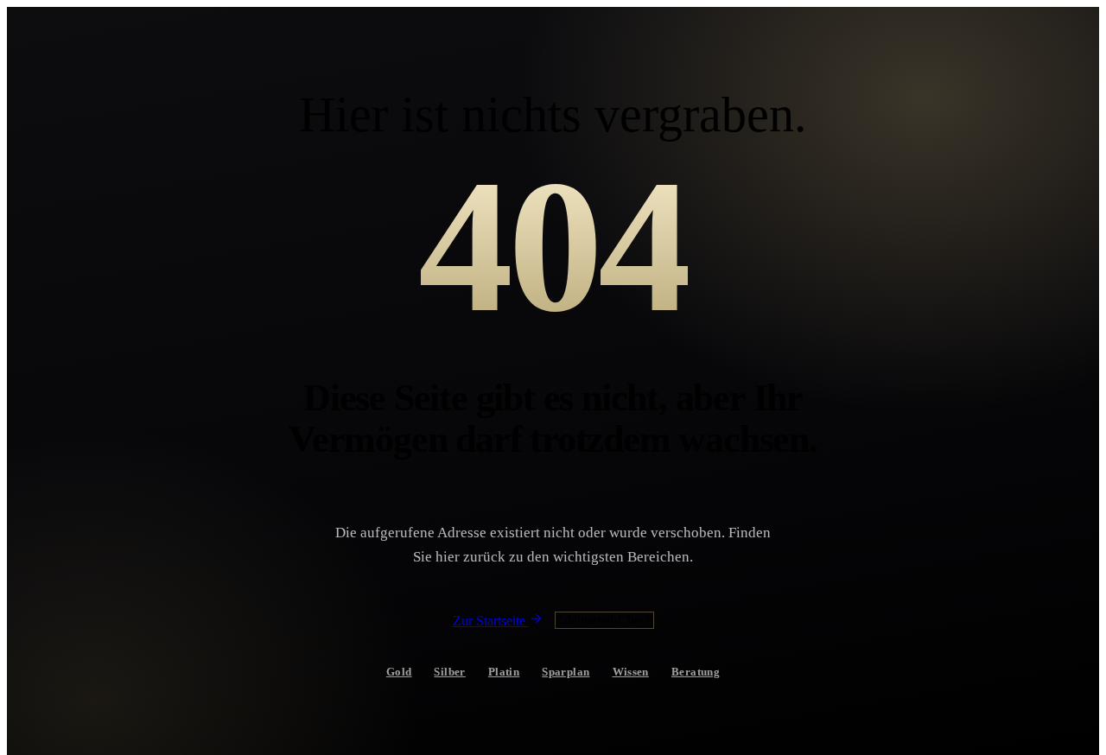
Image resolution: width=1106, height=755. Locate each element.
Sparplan (565, 671)
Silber (449, 671)
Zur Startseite (491, 620)
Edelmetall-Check (604, 619)
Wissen (631, 671)
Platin (503, 671)
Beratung (695, 671)
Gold (399, 671)
